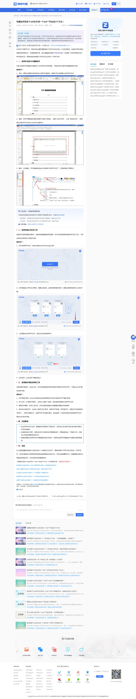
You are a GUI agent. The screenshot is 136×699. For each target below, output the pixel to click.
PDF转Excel (97, 36)
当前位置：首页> (18, 15)
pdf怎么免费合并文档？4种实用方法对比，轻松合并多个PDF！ (34, 469)
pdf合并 (21, 489)
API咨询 (89, 3)
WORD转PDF (39, 678)
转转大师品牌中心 (18, 670)
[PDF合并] (58, 218)
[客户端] (133, 337)
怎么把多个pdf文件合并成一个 (59, 554)
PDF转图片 (49, 670)
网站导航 (106, 696)
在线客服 (100, 676)
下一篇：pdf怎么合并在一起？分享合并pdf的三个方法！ (67, 496)
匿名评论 (70, 515)
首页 (19, 10)
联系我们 (16, 678)
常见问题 (16, 673)
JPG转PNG (39, 681)
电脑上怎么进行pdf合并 (41, 607)
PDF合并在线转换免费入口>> (60, 45)
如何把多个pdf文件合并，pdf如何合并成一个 (69, 575)
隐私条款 (16, 675)
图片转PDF (28, 675)
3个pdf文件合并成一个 (40, 533)
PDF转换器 (35, 484)
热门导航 (80, 3)
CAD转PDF (49, 675)
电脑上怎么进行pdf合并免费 (55, 607)
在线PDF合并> (28, 15)
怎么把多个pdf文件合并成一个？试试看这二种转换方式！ (32, 472)
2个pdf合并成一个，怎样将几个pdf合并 (44, 596)
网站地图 (101, 696)
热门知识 (93, 64)
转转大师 (40, 25)
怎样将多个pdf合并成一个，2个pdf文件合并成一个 (59, 586)
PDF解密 (38, 675)
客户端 (107, 3)
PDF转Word (112, 34)
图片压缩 (49, 681)
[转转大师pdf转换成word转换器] (20, 5)
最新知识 (102, 64)
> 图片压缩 (93, 48)
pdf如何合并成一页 (39, 564)
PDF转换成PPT (29, 673)
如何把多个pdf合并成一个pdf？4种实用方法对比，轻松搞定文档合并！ (36, 465)
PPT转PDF (49, 684)
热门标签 (110, 64)
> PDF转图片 (115, 41)
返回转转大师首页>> (65, 461)
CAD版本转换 (29, 678)
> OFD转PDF (115, 44)
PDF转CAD (105, 36)
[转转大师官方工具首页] (35, 224)
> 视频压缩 (115, 48)
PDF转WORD (29, 670)
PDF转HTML (50, 689)
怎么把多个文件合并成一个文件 (43, 554)
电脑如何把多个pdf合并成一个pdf (55, 533)
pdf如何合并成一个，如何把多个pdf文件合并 (46, 575)
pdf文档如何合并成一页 (51, 564)
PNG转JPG (49, 686)
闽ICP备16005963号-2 (93, 696)
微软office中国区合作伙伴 (39, 3)
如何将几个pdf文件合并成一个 (62, 596)
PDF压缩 (112, 36)
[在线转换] (61, 215)
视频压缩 (28, 684)
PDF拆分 (28, 689)
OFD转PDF (49, 678)
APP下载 (98, 3)
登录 (114, 3)
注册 (118, 3)
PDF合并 (58, 53)
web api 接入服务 (18, 681)
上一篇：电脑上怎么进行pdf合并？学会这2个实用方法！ (32, 496)
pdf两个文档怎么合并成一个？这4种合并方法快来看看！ (32, 480)
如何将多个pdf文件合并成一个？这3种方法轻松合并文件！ (33, 476)
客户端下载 (16, 684)
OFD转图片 (28, 681)
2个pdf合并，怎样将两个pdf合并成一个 (68, 543)
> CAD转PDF (104, 44)
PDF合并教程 (30, 533)
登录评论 (79, 515)
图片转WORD (29, 686)
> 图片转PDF (93, 44)
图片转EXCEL (39, 686)
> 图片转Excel (105, 41)
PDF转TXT (28, 692)
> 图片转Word (94, 41)
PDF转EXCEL (39, 673)
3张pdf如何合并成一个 (52, 617)
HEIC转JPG (39, 684)
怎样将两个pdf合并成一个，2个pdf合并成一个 (46, 543)
